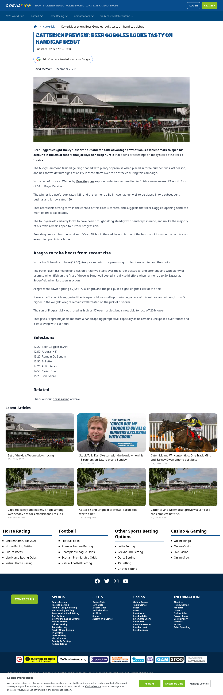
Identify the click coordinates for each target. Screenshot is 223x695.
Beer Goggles (85, 181)
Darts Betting (126, 557)
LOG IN (193, 5)
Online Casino (183, 546)
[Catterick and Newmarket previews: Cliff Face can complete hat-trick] (183, 487)
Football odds (71, 541)
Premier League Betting (77, 546)
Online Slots (182, 557)
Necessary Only (174, 683)
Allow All (150, 683)
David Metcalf (42, 69)
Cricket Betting (127, 569)
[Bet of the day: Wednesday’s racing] (40, 432)
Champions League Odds (78, 552)
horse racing (61, 399)
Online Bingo (182, 541)
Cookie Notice (93, 686)
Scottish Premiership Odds (79, 557)
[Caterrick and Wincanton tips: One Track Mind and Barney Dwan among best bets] (183, 432)
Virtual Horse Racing (19, 563)
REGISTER (209, 5)
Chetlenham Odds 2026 (21, 541)
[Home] (35, 26)
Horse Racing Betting (19, 546)
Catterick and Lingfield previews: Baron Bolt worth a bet (108, 512)
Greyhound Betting (130, 552)
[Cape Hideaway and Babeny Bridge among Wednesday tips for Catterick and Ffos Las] (40, 487)
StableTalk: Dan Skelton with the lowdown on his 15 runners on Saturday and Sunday (111, 458)
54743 (150, 672)
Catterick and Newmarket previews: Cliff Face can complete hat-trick (180, 512)
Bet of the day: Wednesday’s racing (31, 455)
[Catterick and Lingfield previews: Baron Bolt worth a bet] (111, 487)
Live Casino (181, 552)
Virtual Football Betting (77, 563)
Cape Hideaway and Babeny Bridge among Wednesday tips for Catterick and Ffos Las (36, 512)
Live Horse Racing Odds (21, 557)
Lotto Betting (126, 546)
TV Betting (124, 563)
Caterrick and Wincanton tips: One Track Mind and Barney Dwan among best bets (181, 458)
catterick (49, 26)
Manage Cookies (199, 683)
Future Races (14, 552)
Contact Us (24, 599)
